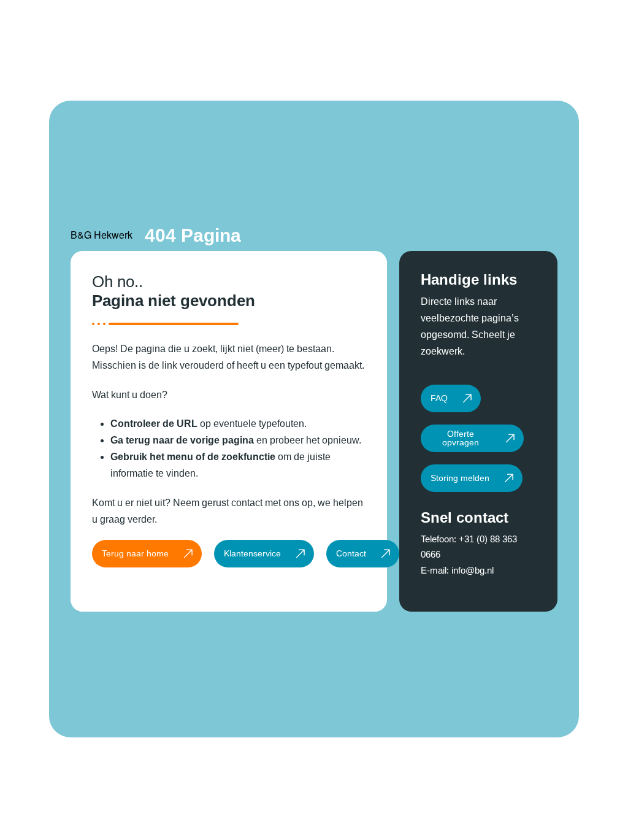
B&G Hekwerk (101, 235)
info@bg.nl (472, 570)
